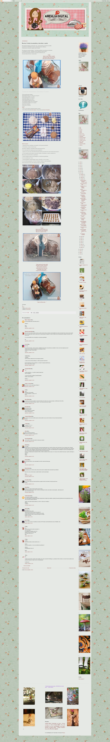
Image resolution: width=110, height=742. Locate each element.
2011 (80, 172)
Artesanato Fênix (27, 368)
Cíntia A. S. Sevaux (28, 383)
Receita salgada (54, 729)
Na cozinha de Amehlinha (82, 234)
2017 (80, 165)
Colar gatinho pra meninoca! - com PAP (83, 336)
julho (81, 237)
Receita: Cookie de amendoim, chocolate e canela (83, 181)
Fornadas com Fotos (83, 140)
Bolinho (55, 724)
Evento (50, 726)
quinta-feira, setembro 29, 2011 (29, 328)
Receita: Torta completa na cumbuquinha (82, 196)
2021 (80, 163)
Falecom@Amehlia (82, 143)
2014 (80, 168)
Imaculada (26, 406)
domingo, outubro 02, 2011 (29, 563)
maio (81, 241)
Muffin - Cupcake (57, 727)
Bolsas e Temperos (28, 319)
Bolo (59, 724)
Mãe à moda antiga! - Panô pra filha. (83, 442)
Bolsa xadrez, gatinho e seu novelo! (83, 415)
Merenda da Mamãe (82, 137)
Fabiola (26, 444)
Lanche (57, 726)
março (82, 244)
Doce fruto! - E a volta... (83, 282)
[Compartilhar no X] (35, 312)
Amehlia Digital (48, 723)
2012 (80, 171)
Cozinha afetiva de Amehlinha (83, 208)
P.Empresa (63, 727)
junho (81, 239)
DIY (48, 726)
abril (81, 242)
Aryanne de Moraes (28, 416)
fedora (26, 431)
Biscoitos (81, 129)
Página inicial (49, 567)
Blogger (64, 732)
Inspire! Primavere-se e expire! (84, 451)
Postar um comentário (27, 565)
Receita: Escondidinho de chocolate (83, 190)
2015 (80, 166)
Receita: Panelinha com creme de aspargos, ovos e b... (83, 231)
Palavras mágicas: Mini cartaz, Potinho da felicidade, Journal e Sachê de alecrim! (84, 469)
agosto (82, 236)
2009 (80, 250)
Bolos (80, 128)
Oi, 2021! (81, 274)
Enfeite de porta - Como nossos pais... (83, 317)
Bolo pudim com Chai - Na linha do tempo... (83, 291)
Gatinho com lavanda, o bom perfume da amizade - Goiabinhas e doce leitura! (84, 479)
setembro (82, 178)
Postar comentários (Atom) (29, 569)
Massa (64, 726)
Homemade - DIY (82, 138)
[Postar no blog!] (34, 312)
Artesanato (46, 724)
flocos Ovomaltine (46, 109)
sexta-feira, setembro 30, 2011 (29, 427)
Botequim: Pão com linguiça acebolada (83, 187)
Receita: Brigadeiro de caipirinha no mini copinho (83, 222)
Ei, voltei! (81, 299)
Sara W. (26, 508)
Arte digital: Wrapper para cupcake (83, 205)
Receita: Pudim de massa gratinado (83, 225)
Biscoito (52, 724)
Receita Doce (47, 728)
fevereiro (82, 245)
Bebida (49, 724)
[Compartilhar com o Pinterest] (38, 312)
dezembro (82, 174)
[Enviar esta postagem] (31, 312)
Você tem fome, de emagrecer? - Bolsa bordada (84, 371)
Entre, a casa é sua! (82, 353)
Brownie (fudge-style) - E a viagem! (83, 424)
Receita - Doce (82, 133)
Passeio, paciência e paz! (83, 380)
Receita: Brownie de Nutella (83, 227)
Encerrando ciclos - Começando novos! (82, 362)
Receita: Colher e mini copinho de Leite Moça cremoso (83, 200)
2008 (80, 252)
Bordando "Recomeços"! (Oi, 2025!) (84, 265)
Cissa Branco (27, 479)
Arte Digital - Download (61, 723)
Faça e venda (53, 726)
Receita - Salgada (82, 135)
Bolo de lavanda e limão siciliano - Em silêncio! (83, 406)
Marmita (61, 726)
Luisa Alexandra (27, 438)
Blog (80, 127)
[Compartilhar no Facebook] (37, 312)
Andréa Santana (27, 495)
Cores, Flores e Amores (82, 216)
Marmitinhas (81, 136)
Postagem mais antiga (72, 567)
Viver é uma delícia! (82, 397)
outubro (82, 177)
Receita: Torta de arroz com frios (83, 193)
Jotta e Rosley (27, 399)
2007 (80, 253)
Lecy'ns (26, 344)
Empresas (81, 145)
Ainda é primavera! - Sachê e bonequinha (83, 389)
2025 (80, 162)
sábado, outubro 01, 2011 (29, 516)
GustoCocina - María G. (28, 475)
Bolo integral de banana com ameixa (83, 326)
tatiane (26, 487)
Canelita (26, 423)
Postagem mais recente (25, 567)
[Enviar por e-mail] (33, 312)
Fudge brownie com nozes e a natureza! (84, 345)
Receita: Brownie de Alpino (83, 210)
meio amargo (34, 109)
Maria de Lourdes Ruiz (28, 331)
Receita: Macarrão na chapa (83, 184)
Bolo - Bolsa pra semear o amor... (83, 308)
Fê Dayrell (26, 459)
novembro (82, 175)
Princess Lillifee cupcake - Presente (82, 218)
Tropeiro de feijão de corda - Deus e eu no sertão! (83, 460)
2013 (80, 169)
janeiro (82, 247)
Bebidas (81, 131)
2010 (80, 249)
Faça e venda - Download (82, 142)
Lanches (81, 132)
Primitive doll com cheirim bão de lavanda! (83, 433)
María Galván (27, 468)
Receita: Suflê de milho (82, 203)
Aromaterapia (54, 723)
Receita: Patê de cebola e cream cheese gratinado (83, 213)
